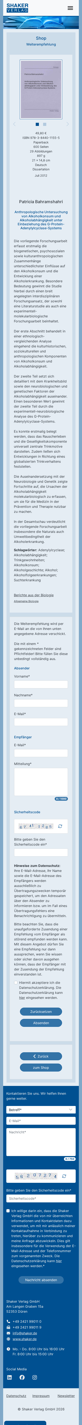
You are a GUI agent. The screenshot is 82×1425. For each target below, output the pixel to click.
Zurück (43, 1056)
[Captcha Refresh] (60, 826)
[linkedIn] (9, 1377)
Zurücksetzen (41, 1012)
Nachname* (23, 695)
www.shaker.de (25, 1339)
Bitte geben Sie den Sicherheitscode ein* (30, 841)
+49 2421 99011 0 (27, 1321)
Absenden (41, 1023)
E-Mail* (20, 714)
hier (22, 998)
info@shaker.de (25, 1333)
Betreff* (15, 1110)
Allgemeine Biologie (26, 601)
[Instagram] (35, 1377)
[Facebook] (22, 1377)
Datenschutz (16, 1396)
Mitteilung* (23, 764)
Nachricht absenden (41, 1280)
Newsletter (66, 1396)
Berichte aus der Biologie (34, 595)
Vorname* (22, 676)
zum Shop (41, 1067)
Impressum (41, 1396)
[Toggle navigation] (70, 8)
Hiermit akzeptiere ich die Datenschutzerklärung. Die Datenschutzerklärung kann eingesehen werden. (41, 990)
